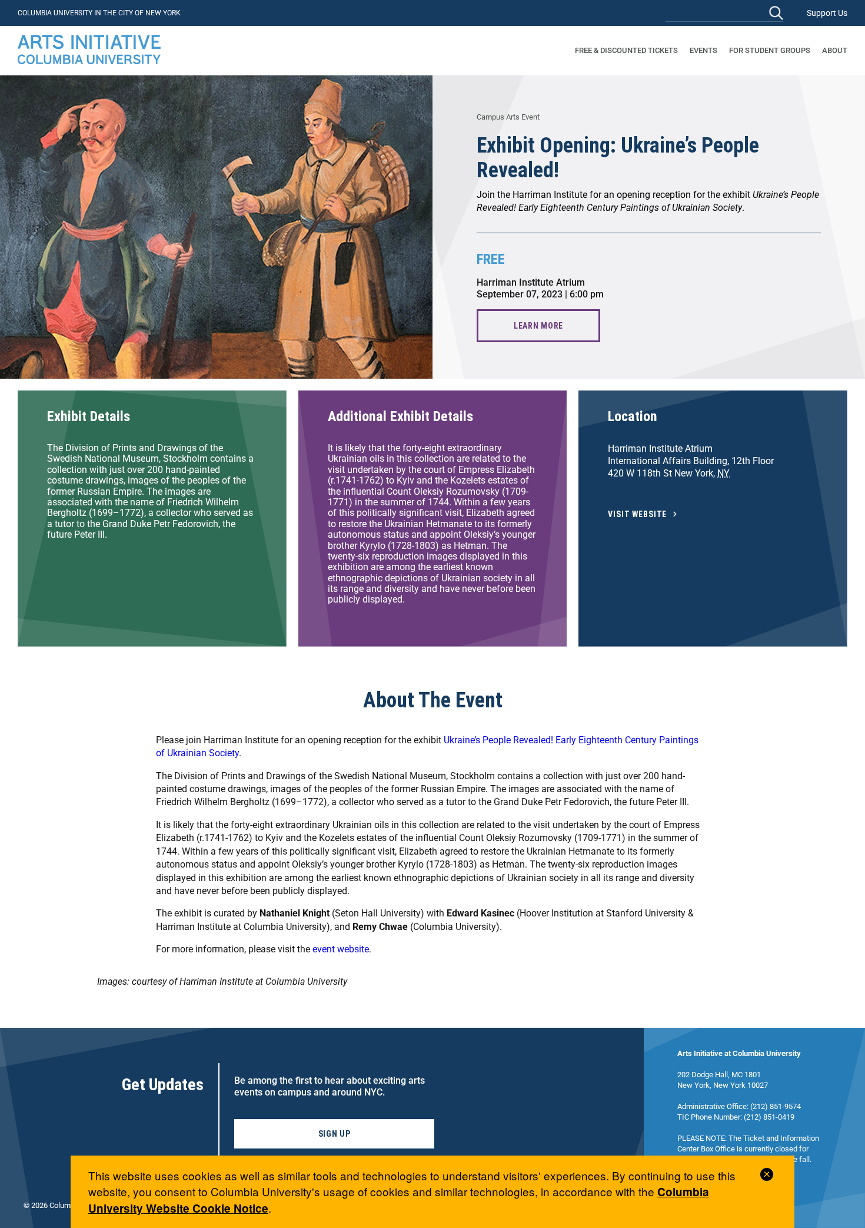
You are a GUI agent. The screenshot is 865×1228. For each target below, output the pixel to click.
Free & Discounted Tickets (626, 50)
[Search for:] (724, 12)
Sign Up (334, 1133)
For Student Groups (769, 50)
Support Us (827, 13)
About (834, 50)
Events (703, 50)
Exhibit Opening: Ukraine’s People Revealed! (618, 158)
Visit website (637, 514)
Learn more (538, 325)
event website (340, 949)
